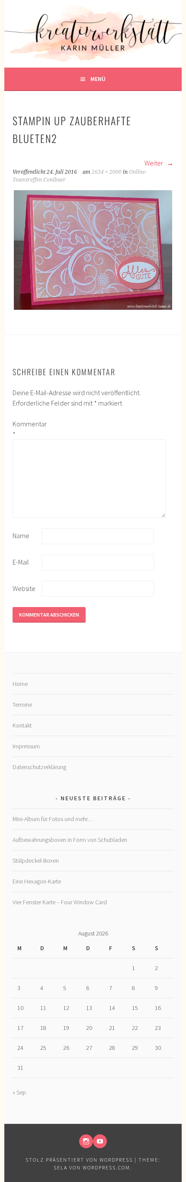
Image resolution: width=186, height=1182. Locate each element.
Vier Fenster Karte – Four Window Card (60, 902)
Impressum (26, 746)
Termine (22, 704)
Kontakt (22, 725)
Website (24, 588)
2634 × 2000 (107, 172)
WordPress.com (106, 1167)
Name (21, 535)
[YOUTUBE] (100, 1141)
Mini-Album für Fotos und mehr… (53, 819)
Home (20, 684)
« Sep (19, 1092)
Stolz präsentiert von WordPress (79, 1159)
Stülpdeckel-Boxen (36, 860)
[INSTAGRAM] (86, 1141)
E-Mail (21, 562)
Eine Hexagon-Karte (37, 881)
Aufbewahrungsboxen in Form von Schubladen (70, 840)
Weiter (154, 163)
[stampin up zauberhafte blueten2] (93, 308)
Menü (98, 79)
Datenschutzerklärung (39, 767)
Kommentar (26, 428)
